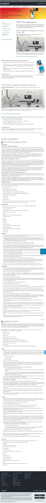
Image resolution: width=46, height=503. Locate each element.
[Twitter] (40, 491)
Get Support (26, 478)
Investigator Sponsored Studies (17, 482)
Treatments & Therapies (27, 474)
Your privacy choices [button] (39, 500)
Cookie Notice (5, 501)
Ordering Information (6, 28)
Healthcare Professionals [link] (5, 6)
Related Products (5, 32)
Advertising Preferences (4, 474)
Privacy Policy (3, 481)
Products (14, 475)
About (3, 22)
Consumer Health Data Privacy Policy (6, 475)
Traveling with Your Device (28, 477)
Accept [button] (39, 495)
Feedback (44, 352)
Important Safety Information (5, 35)
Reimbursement (15, 478)
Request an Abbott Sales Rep (7, 39)
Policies (2, 479)
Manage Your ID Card (27, 475)
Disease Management (15, 474)
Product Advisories (3, 482)
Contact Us (2, 477)
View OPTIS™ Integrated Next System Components (27, 56)
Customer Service (3, 478)
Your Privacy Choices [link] (4, 485)
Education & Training (15, 477)
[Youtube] (42, 491)
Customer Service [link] (25, 6)
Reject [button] (40, 497)
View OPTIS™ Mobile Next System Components (12, 113)
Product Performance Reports (16, 485)
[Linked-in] (44, 491)
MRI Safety (14, 481)
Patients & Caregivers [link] (16, 6)
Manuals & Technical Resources (17, 479)
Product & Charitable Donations (17, 483)
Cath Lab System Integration (5, 26)
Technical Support (6, 30)
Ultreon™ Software (34, 25)
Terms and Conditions (4, 483)
